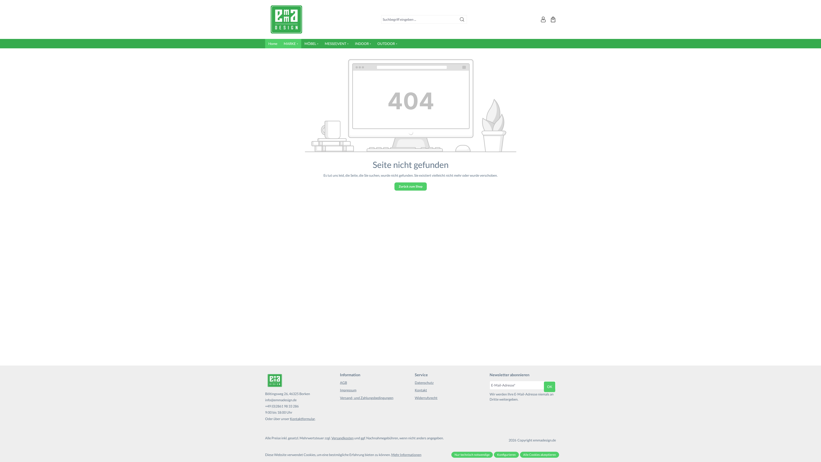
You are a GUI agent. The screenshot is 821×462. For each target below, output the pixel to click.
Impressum (348, 390)
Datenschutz (424, 383)
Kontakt (421, 390)
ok (549, 387)
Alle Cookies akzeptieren (539, 454)
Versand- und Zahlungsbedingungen (366, 398)
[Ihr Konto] (543, 19)
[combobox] (419, 19)
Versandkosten (342, 438)
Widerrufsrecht (426, 398)
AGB (343, 383)
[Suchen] (462, 19)
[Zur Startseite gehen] (286, 19)
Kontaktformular (302, 419)
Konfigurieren (506, 454)
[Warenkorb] (553, 19)
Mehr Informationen (406, 455)
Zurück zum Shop (410, 186)
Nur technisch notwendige (472, 454)
